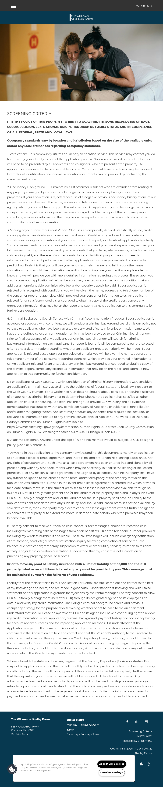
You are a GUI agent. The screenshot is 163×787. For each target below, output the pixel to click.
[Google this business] (146, 722)
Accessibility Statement (137, 740)
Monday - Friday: (77, 724)
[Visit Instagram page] (137, 722)
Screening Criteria (140, 731)
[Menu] (13, 5)
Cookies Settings (111, 773)
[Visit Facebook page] (127, 722)
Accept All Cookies (111, 764)
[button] (12, 769)
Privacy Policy (143, 736)
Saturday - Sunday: (79, 734)
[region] (74, 768)
